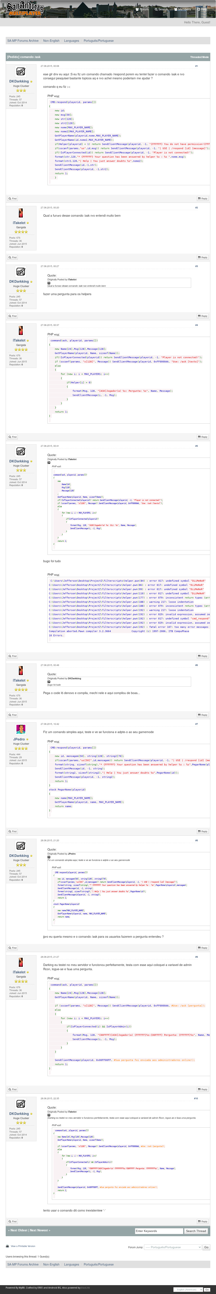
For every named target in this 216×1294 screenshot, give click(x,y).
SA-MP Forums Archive (23, 40)
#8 (196, 840)
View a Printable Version (23, 1246)
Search (163, 9)
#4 (196, 325)
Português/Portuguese (99, 40)
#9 (196, 956)
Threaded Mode (199, 57)
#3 (196, 266)
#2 (196, 207)
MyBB (22, 1287)
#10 (196, 1098)
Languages (71, 40)
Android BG (54, 1287)
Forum (143, 9)
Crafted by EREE (34, 1287)
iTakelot (19, 222)
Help (203, 9)
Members (184, 9)
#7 (196, 723)
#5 (196, 445)
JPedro (19, 739)
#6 (196, 665)
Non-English (51, 40)
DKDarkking (19, 81)
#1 (196, 66)
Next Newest (39, 1230)
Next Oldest (19, 1230)
